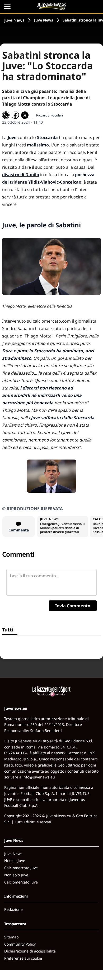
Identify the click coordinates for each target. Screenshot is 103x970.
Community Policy (20, 944)
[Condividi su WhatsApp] (6, 115)
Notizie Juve (14, 860)
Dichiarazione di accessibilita (30, 951)
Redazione (13, 909)
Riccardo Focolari (49, 115)
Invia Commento (72, 606)
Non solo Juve (16, 874)
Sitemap (11, 936)
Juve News (14, 20)
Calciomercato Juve (21, 867)
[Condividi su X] (25, 115)
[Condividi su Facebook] (15, 115)
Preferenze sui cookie (23, 958)
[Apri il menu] (7, 6)
